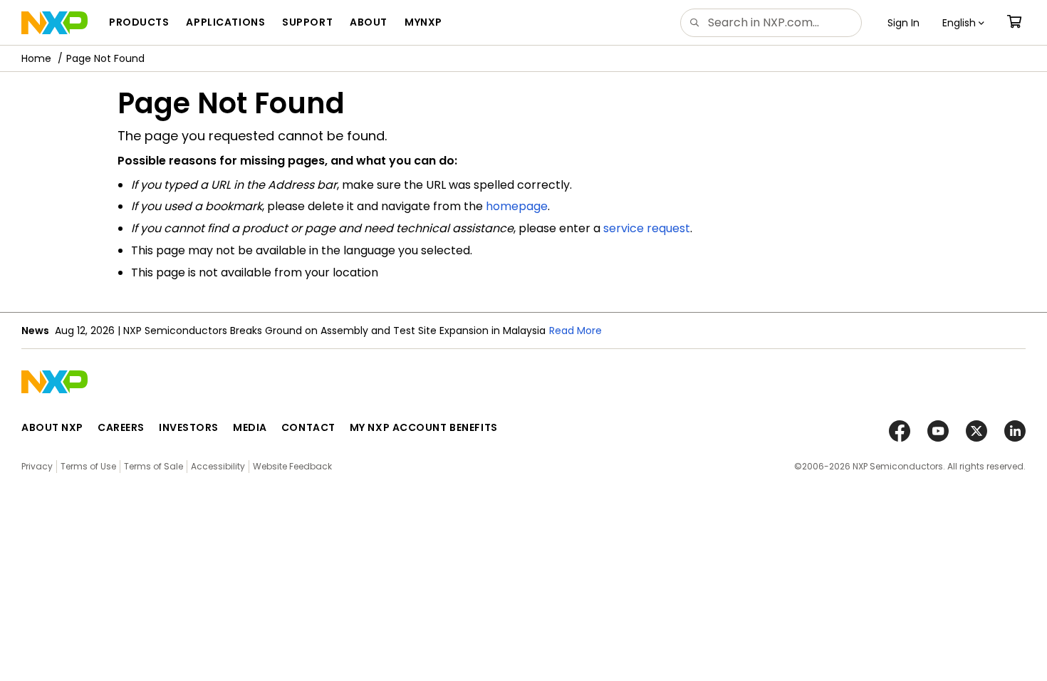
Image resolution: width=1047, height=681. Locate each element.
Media (250, 427)
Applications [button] (225, 22)
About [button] (368, 22)
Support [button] (307, 22)
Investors (189, 427)
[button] (963, 22)
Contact (308, 427)
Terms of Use (88, 466)
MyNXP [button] (423, 22)
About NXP (52, 427)
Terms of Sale (153, 466)
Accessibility (218, 466)
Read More (575, 330)
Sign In (903, 23)
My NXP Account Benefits (424, 427)
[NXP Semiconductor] (54, 23)
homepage (517, 206)
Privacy (37, 466)
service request (646, 228)
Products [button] (139, 22)
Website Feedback (292, 466)
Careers (121, 427)
